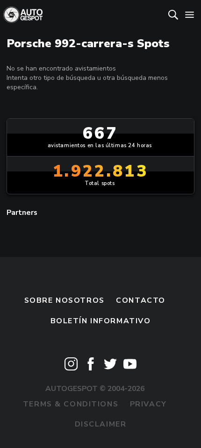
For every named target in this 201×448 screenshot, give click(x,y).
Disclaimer (101, 424)
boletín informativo (100, 321)
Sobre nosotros (64, 300)
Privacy (148, 404)
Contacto (140, 300)
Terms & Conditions (70, 404)
